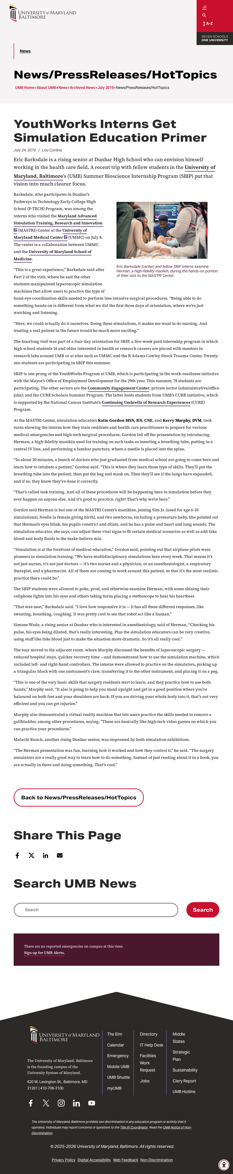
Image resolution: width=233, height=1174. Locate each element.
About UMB (46, 87)
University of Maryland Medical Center (50, 234)
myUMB (114, 1088)
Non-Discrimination (156, 1160)
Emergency (118, 1055)
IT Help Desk (151, 1045)
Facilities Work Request (148, 1063)
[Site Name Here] (42, 13)
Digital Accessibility (94, 1160)
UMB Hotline (184, 1091)
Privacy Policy (63, 1160)
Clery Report (184, 1081)
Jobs (144, 1081)
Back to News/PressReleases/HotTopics (78, 797)
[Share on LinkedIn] (45, 857)
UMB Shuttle (118, 1077)
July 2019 (105, 87)
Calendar (115, 1045)
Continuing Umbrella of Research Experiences (146, 402)
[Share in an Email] (60, 857)
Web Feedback (125, 1160)
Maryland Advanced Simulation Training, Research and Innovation (58, 219)
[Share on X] (31, 857)
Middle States (179, 1037)
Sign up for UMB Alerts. (44, 952)
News (25, 51)
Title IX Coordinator (134, 1127)
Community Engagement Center (118, 388)
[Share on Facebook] (17, 857)
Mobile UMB (118, 1066)
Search (203, 910)
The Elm (114, 1034)
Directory (148, 1034)
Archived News (82, 87)
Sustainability (185, 1070)
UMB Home (24, 87)
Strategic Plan (181, 1055)
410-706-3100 (51, 1088)
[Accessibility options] (223, 1164)
